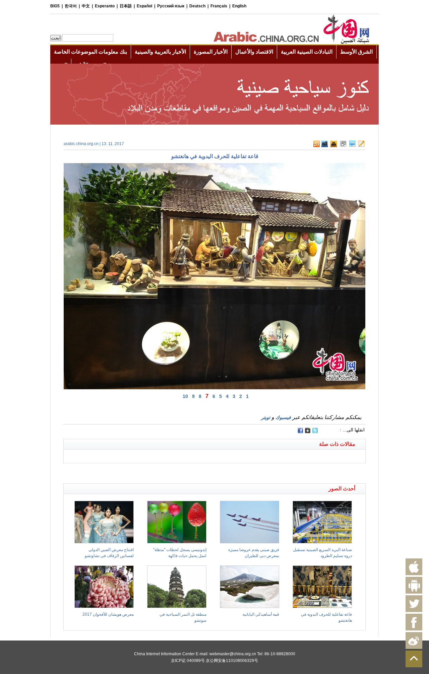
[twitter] (315, 431)
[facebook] (300, 430)
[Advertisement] (139, 471)
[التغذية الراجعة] (324, 145)
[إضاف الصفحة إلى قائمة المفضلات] (343, 145)
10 (185, 396)
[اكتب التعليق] (352, 145)
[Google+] (307, 431)
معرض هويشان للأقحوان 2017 (108, 614)
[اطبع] (333, 145)
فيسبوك (283, 417)
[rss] (316, 145)
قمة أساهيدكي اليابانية (261, 614)
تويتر (265, 417)
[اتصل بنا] (361, 145)
